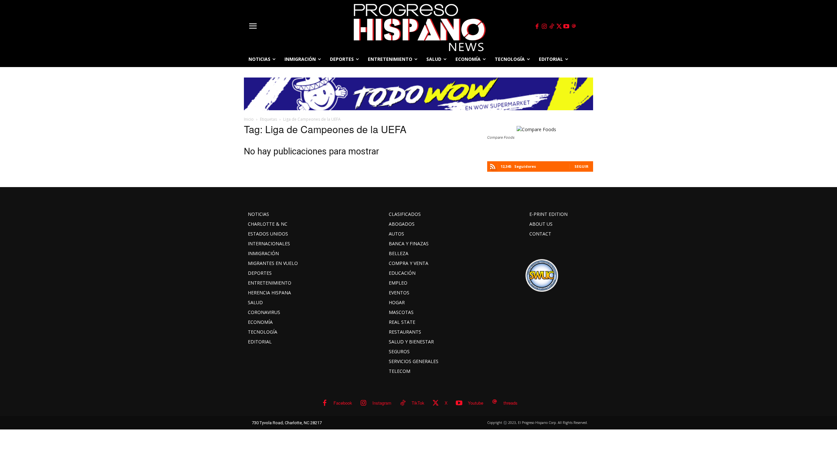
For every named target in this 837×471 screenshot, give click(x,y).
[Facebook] (536, 26)
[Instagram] (544, 26)
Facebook (342, 403)
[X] (559, 26)
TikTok (418, 403)
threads (511, 403)
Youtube (475, 403)
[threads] (573, 26)
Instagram (381, 403)
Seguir (581, 166)
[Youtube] (566, 26)
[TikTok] (551, 26)
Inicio (249, 119)
